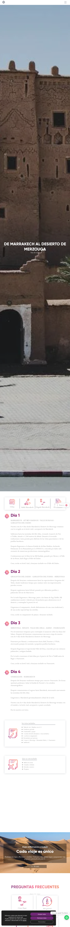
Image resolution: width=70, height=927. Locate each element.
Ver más (35, 866)
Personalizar (41, 922)
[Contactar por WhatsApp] (66, 917)
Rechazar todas (41, 918)
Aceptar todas (42, 914)
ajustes (24, 920)
